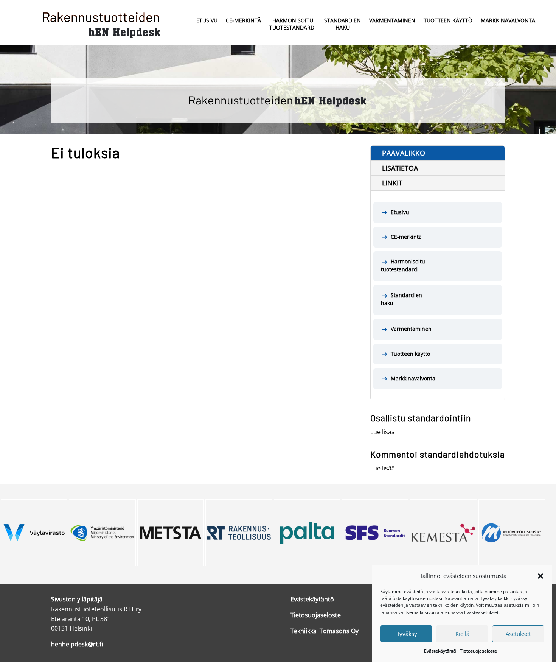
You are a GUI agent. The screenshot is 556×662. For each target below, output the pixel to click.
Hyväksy (406, 633)
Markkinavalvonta (508, 20)
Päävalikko (404, 152)
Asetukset (518, 633)
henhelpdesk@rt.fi (77, 644)
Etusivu (206, 20)
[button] (540, 576)
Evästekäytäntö (440, 651)
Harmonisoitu (292, 24)
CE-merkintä (243, 20)
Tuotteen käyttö (448, 20)
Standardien (342, 24)
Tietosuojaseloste (478, 651)
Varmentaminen (392, 20)
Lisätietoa (400, 168)
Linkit (392, 182)
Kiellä (462, 633)
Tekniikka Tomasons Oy (324, 631)
